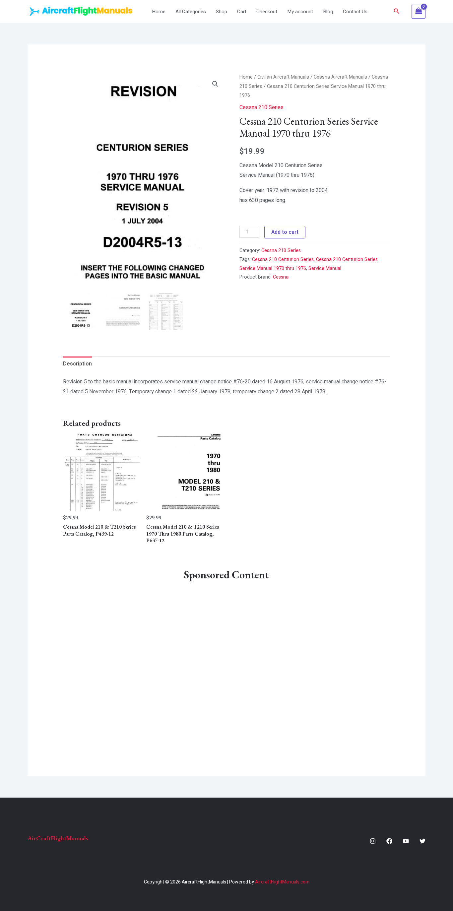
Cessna (281, 277)
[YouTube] (406, 841)
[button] (397, 12)
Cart (241, 11)
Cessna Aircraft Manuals (340, 77)
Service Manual (324, 268)
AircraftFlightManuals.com (282, 881)
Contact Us (355, 11)
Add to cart (284, 232)
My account (300, 11)
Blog (328, 11)
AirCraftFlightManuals (58, 838)
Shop (221, 11)
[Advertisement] (226, 664)
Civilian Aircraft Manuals (283, 77)
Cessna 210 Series (261, 107)
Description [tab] (77, 364)
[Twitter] (422, 841)
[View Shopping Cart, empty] (418, 12)
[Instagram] (373, 841)
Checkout (266, 11)
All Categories (190, 11)
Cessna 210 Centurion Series (283, 259)
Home (158, 11)
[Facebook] (389, 841)
